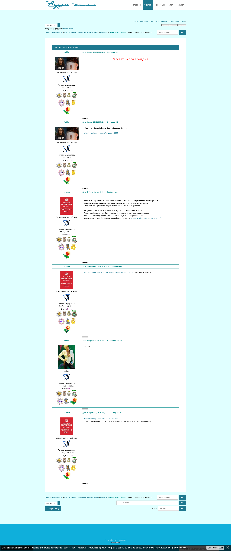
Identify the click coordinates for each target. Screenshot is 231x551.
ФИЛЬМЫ (103, 32)
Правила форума (167, 21)
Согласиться (215, 548)
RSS (183, 21)
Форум (47, 32)
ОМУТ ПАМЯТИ (57, 32)
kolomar (67, 192)
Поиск (177, 21)
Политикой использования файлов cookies (166, 548)
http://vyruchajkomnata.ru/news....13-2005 (101, 133)
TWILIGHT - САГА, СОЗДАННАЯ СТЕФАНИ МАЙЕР (81, 32)
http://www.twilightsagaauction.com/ (146, 218)
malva (71, 29)
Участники (154, 21)
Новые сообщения (140, 21)
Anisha (65, 29)
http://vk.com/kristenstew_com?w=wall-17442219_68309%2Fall (109, 272)
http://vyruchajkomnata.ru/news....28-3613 (101, 418)
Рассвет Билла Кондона (117, 32)
